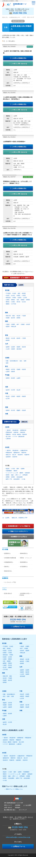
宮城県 (18, 369)
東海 (6, 335)
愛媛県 (18, 410)
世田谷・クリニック (26, 558)
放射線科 (27, 472)
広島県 (13, 396)
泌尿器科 (8, 456)
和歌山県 (13, 326)
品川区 (13, 295)
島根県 (24, 396)
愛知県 (8, 338)
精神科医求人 (24, 553)
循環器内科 (23, 430)
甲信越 (7, 375)
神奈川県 (8, 315)
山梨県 (18, 378)
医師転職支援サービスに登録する (19, 526)
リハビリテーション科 (12, 472)
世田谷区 (8, 297)
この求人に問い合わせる (19, 63)
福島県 (13, 371)
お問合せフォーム (19, 626)
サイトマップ (23, 810)
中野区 (14, 297)
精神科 (8, 475)
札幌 (7, 361)
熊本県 (24, 347)
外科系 (7, 447)
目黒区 (18, 295)
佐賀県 (13, 347)
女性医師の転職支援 (10, 558)
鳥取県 (18, 396)
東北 (6, 366)
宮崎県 (13, 349)
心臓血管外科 (24, 450)
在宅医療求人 (24, 566)
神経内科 (22, 432)
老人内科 (8, 436)
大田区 (24, 295)
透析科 (15, 470)
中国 (6, 393)
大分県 (8, 349)
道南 (7, 363)
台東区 (8, 299)
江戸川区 (13, 304)
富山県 (18, 390)
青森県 (8, 369)
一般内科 (8, 430)
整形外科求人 (8, 571)
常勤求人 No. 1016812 (9, 137)
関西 (6, 321)
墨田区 (8, 301)
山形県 (8, 371)
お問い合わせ (8, 807)
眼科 (18, 468)
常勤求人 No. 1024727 (9, 177)
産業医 (8, 477)
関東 (6, 312)
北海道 (7, 357)
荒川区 (18, 301)
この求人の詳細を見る (19, 58)
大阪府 (8, 324)
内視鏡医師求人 (8, 562)
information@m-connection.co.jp (18, 837)
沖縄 (6, 414)
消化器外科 (15, 450)
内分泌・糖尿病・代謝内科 (19, 434)
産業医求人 (7, 553)
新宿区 (24, 293)
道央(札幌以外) (14, 361)
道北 (21, 361)
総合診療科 (17, 479)
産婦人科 (8, 454)
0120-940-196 (20, 13)
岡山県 (8, 396)
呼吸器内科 (9, 432)
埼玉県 (18, 315)
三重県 (24, 338)
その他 (23, 479)
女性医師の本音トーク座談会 (25, 594)
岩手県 (13, 369)
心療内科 (8, 438)
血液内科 (16, 432)
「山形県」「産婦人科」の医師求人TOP (15, 517)
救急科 (8, 468)
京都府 (23, 324)
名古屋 (13, 338)
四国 (6, 407)
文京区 (25, 297)
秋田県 (24, 369)
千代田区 (8, 293)
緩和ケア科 (9, 479)
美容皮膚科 (20, 477)
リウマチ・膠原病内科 (18, 436)
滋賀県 (8, 326)
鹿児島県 (19, 349)
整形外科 (24, 452)
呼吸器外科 (9, 452)
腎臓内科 (8, 434)
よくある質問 (27, 805)
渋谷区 (8, 295)
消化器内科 (15, 430)
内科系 (7, 427)
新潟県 (13, 378)
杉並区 (20, 297)
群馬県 (18, 318)
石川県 (13, 390)
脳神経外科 (17, 452)
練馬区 (28, 299)
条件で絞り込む (18, 21)
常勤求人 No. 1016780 (9, 228)
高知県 (24, 410)
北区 (18, 299)
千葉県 (24, 315)
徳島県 (8, 410)
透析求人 (6, 566)
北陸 (6, 387)
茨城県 (8, 318)
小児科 (13, 468)
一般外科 (8, 450)
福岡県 (8, 347)
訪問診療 (25, 475)
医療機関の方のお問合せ (19, 536)
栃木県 (13, 318)
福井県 (8, 390)
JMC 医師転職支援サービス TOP (13, 803)
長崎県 (18, 347)
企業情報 (17, 805)
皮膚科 (23, 468)
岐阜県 (18, 338)
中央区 (14, 293)
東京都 (7, 290)
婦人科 (14, 454)
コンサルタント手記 (10, 582)
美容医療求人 (24, 562)
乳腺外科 (27, 454)
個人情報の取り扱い (10, 810)
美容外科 (14, 456)
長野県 (8, 378)
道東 (25, 361)
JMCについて (8, 805)
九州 (6, 343)
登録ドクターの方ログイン (19, 531)
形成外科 (20, 454)
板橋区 (23, 299)
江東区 (13, 301)
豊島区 (13, 299)
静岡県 (8, 340)
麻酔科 (21, 472)
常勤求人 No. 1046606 (9, 46)
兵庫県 (13, 324)
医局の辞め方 (8, 593)
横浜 (13, 315)
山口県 (8, 398)
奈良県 (28, 324)
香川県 (13, 410)
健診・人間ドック (16, 475)
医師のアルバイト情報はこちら (14, 789)
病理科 (13, 477)
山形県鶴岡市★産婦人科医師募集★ (14, 141)
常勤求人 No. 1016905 (9, 92)
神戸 (18, 324)
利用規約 (17, 807)
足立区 (24, 301)
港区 (19, 293)
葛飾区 (8, 304)
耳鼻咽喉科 (9, 470)
